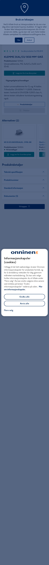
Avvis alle (24, 303)
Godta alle (24, 297)
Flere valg (8, 310)
